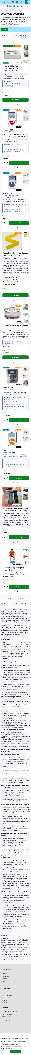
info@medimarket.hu (9, 1016)
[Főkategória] (1, 11)
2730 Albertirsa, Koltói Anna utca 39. (13, 1011)
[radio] (14, 35)
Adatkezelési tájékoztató (8, 995)
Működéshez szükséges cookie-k (12, 1046)
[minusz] (7, 163)
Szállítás (4, 1000)
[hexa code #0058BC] (11, 284)
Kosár (3, 981)
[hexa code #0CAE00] (9, 284)
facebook (3, 1021)
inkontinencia (7, 840)
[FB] (6, 1021)
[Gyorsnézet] (17, 104)
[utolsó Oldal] (23, 39)
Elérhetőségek (6, 1002)
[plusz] (7, 162)
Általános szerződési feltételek (10, 992)
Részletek (16, 99)
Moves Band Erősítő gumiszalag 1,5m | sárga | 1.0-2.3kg (15, 254)
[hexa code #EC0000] (6, 284)
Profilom (4, 978)
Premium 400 (7, 130)
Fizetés (4, 997)
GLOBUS (18, 126)
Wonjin (19, 62)
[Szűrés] (13, 2)
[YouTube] (9, 1021)
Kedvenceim (5, 983)
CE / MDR (18, 46)
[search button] (8, 2)
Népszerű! (6, 62)
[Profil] (21, 2)
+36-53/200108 (28, 6)
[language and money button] (17, 2)
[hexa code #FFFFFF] (17, 284)
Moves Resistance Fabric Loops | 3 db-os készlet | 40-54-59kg (15, 510)
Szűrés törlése (28, 29)
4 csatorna (6, 109)
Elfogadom (14, 1051)
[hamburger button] (4, 2)
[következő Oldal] (20, 39)
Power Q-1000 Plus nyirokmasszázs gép (10, 67)
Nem (4, 89)
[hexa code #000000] (14, 284)
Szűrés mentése (25, 29)
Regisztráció (5, 976)
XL (15, 89)
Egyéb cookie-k (7, 1048)
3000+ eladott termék (9, 46)
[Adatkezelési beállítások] (13, 1021)
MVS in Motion (17, 249)
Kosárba (20, 163)
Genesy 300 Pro (9, 193)
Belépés (4, 973)
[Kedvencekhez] (13, 104)
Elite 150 (5, 450)
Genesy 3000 (7, 388)
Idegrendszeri (9, 10)
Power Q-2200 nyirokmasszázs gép (15, 327)
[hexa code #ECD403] (3, 284)
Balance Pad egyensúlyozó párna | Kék (13, 569)
